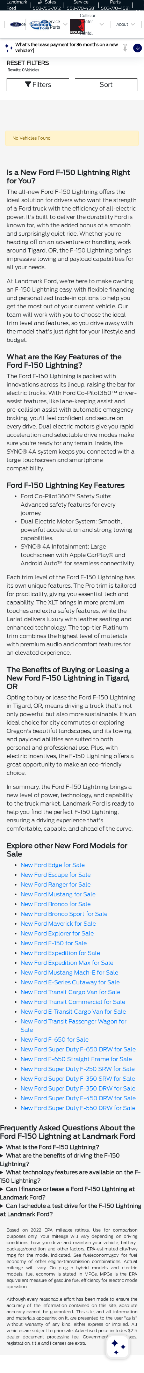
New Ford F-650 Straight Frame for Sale (76, 1059)
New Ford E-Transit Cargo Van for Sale (73, 1011)
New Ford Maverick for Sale (58, 923)
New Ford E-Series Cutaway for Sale (70, 982)
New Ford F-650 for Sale (54, 1039)
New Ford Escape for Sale (56, 875)
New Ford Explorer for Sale (57, 933)
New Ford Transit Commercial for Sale (73, 1002)
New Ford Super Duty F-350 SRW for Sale (78, 1078)
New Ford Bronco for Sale (56, 904)
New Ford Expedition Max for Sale (67, 963)
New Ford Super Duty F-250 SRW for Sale (78, 1069)
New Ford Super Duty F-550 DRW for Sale (78, 1108)
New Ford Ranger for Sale (56, 884)
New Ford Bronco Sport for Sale (64, 914)
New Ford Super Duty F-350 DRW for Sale (78, 1088)
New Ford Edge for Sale (53, 865)
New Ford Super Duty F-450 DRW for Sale (78, 1098)
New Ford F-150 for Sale (54, 943)
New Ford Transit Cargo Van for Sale (70, 992)
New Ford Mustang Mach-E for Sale (69, 972)
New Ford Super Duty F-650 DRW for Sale (78, 1049)
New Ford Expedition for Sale (60, 953)
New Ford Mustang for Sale (58, 894)
